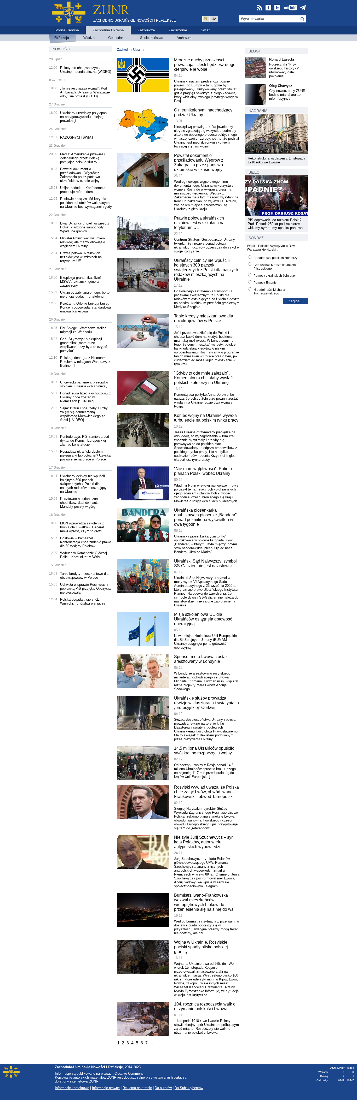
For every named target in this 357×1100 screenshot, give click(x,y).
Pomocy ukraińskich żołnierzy (275, 275)
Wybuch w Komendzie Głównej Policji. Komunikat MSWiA (83, 555)
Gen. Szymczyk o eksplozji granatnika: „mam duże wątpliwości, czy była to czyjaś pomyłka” (83, 345)
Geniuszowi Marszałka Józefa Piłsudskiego (275, 266)
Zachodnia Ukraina (130, 49)
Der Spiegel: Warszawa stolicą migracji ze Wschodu (83, 330)
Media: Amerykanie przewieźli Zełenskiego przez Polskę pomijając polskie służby (82, 158)
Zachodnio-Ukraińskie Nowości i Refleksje (134, 20)
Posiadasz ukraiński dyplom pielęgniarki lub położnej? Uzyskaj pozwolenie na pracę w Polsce (85, 455)
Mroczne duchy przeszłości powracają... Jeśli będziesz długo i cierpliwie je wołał (206, 65)
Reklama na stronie (137, 1088)
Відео (254, 172)
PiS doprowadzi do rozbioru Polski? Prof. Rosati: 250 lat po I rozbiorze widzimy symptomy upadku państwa (275, 224)
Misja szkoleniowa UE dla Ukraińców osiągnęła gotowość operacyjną (203, 619)
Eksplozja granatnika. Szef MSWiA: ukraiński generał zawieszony (80, 281)
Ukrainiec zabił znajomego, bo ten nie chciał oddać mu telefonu (85, 294)
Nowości (61, 49)
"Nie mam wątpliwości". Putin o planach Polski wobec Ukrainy (203, 471)
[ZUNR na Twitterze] (277, 8)
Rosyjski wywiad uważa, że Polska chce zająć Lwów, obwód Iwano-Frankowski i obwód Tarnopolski (206, 792)
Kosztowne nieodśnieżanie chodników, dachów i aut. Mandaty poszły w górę (80, 502)
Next (301, 200)
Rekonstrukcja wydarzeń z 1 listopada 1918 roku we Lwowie (276, 160)
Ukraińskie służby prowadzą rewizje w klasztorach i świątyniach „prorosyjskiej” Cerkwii (206, 703)
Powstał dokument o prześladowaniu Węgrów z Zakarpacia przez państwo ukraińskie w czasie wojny (80, 175)
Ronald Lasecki (281, 59)
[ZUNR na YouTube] (290, 8)
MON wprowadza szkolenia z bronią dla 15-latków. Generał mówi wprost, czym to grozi (82, 527)
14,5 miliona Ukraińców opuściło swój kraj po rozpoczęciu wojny (204, 750)
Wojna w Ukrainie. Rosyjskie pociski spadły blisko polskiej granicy (201, 947)
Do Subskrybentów (189, 1088)
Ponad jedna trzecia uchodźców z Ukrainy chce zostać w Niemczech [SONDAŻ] (85, 397)
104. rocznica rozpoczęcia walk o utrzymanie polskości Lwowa (204, 1006)
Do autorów (163, 1088)
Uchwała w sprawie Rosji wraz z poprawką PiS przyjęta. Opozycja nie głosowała (85, 588)
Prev (252, 200)
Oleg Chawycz (280, 86)
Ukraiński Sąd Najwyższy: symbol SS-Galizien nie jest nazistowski (205, 563)
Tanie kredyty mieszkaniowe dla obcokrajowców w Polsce (84, 575)
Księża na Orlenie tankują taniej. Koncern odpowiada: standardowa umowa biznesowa (85, 307)
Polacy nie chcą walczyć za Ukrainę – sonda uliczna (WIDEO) (85, 70)
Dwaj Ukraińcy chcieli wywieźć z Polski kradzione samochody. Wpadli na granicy (84, 227)
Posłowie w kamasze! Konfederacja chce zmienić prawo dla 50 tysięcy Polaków (85, 542)
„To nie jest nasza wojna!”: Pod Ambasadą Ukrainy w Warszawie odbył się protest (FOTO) (85, 92)
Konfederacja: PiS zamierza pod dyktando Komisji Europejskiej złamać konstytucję (84, 440)
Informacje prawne (106, 1088)
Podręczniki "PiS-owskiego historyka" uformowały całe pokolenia (284, 70)
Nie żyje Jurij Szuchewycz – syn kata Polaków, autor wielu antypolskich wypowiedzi (204, 842)
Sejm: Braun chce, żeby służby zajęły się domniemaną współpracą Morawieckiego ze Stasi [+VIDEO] (84, 414)
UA (214, 19)
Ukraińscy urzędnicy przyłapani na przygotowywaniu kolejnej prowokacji (83, 117)
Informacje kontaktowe (72, 1088)
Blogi (254, 51)
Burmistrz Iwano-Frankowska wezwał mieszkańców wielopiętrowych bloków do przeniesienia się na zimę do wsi (204, 902)
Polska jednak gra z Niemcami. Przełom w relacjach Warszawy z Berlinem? (85, 362)
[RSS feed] (259, 8)
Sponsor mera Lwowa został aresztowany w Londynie (200, 659)
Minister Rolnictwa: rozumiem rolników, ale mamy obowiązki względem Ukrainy (82, 242)
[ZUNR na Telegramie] (303, 8)
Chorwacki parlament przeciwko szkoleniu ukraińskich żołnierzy (84, 384)
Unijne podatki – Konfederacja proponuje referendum (82, 190)
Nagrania (258, 111)
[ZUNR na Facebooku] (268, 8)
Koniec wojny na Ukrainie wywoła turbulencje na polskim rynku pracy (206, 417)
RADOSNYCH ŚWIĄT (77, 137)
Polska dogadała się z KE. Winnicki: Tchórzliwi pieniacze (82, 601)
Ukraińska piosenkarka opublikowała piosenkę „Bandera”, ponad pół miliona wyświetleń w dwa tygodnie (206, 517)
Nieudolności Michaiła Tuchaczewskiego (269, 291)
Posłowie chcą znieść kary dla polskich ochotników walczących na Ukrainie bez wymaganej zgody (86, 203)
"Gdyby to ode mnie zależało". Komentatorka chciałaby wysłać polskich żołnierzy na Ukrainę (203, 378)
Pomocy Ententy (265, 283)
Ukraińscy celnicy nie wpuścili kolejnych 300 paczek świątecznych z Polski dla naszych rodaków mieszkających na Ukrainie (85, 484)
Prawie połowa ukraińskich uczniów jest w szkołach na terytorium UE (81, 257)
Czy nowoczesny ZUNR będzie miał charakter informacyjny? (287, 94)
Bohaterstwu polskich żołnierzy (275, 258)
